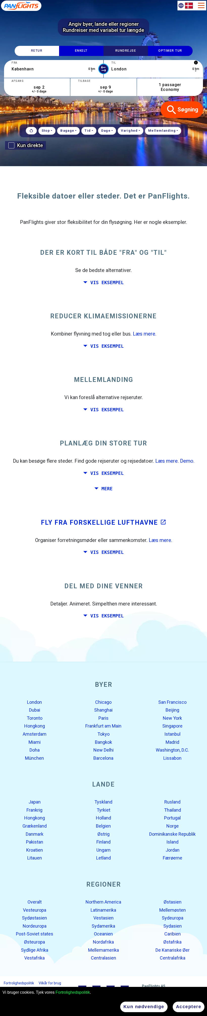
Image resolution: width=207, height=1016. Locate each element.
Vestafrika (34, 958)
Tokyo (103, 734)
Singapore (172, 726)
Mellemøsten (172, 909)
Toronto (34, 718)
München (34, 757)
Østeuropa (34, 942)
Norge (172, 826)
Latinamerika (103, 909)
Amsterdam (34, 734)
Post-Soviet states (34, 933)
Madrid (172, 742)
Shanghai (103, 710)
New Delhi (103, 750)
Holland (103, 817)
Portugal (172, 817)
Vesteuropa (34, 909)
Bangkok (103, 742)
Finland (103, 842)
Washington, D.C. (172, 750)
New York (172, 718)
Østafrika (172, 942)
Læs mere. (144, 334)
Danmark (34, 833)
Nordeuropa (34, 926)
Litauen (34, 858)
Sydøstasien (34, 918)
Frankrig (34, 810)
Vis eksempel (107, 282)
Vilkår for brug (50, 983)
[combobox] (53, 69)
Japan (35, 802)
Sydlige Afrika (34, 949)
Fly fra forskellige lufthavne (103, 522)
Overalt (35, 902)
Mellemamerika (103, 949)
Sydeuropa (172, 918)
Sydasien (172, 926)
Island (172, 842)
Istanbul (172, 734)
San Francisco (172, 702)
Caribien (172, 933)
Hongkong (34, 726)
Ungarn (103, 850)
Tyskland (103, 802)
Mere (107, 488)
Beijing (172, 710)
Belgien (103, 826)
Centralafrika (172, 958)
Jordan (172, 850)
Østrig (103, 833)
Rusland (172, 802)
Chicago (103, 702)
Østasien (173, 902)
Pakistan (34, 842)
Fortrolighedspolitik (73, 992)
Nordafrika (103, 942)
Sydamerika (103, 926)
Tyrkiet (103, 810)
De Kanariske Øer (173, 949)
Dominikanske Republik (172, 833)
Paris (103, 718)
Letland (103, 858)
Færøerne (172, 858)
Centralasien (103, 958)
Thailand (172, 810)
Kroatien (34, 850)
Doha (35, 750)
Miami (35, 742)
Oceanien (103, 933)
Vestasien (103, 918)
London (34, 702)
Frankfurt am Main (103, 726)
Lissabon (172, 757)
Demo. (187, 461)
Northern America (103, 902)
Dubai (34, 710)
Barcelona (103, 757)
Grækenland (34, 826)
